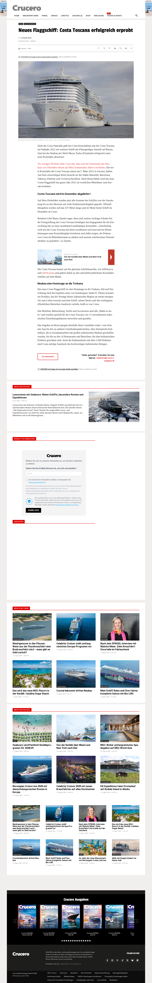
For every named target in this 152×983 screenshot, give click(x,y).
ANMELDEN (33, 510)
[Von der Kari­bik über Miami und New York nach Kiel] (75, 728)
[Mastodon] (137, 960)
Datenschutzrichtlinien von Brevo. (67, 505)
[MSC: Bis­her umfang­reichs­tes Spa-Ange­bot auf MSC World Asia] (119, 728)
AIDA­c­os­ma (48, 272)
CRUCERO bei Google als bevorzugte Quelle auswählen (39, 57)
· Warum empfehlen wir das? (67, 57)
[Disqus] (54, 561)
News (20, 24)
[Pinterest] (109, 48)
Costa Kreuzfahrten (29, 24)
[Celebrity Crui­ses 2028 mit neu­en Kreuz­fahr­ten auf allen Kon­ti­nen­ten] (75, 769)
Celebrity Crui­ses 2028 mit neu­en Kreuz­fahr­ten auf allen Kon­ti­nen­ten (75, 788)
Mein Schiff (104, 639)
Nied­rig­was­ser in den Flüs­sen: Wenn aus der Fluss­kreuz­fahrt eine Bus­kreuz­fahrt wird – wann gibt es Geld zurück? (32, 648)
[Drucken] (126, 48)
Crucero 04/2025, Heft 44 (93, 934)
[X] (104, 48)
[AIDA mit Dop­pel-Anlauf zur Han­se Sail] (125, 847)
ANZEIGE (92, 421)
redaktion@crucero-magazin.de (70, 964)
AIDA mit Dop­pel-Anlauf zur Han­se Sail (124, 859)
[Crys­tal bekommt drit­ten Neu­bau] (75, 674)
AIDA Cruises (60, 741)
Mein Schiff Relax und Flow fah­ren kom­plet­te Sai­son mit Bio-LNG (119, 692)
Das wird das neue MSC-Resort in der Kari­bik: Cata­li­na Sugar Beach (31, 692)
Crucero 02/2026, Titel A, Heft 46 (27, 934)
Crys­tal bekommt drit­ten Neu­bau (74, 690)
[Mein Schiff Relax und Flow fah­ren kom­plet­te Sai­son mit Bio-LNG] (119, 674)
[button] (136, 16)
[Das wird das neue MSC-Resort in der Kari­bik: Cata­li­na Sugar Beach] (32, 674)
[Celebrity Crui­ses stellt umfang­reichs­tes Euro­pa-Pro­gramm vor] (75, 627)
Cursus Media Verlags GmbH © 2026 (25, 973)
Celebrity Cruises (62, 639)
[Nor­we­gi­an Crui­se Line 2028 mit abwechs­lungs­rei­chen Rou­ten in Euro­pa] (32, 769)
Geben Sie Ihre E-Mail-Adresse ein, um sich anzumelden (51, 468)
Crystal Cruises (61, 686)
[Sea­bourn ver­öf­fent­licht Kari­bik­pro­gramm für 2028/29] (32, 728)
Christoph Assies (26, 38)
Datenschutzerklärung (37, 482)
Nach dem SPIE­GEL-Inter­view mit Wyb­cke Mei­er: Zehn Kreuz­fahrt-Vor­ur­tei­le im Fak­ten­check (118, 646)
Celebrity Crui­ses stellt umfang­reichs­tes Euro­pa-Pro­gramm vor (74, 645)
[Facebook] (98, 48)
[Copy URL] (131, 48)
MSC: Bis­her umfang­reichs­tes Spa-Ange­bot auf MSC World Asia (119, 746)
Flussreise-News (18, 639)
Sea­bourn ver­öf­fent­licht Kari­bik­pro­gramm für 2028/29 (32, 746)
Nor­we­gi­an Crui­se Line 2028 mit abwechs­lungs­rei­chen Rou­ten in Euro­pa (30, 789)
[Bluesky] (132, 960)
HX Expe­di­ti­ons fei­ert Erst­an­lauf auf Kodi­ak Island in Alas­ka (118, 788)
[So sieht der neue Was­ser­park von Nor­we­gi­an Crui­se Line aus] (92, 847)
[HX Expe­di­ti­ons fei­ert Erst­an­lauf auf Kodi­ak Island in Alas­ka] (119, 769)
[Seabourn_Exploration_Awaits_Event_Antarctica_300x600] (148, 16)
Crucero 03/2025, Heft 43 (114, 934)
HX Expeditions (105, 782)
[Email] (120, 48)
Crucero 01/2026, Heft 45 (71, 934)
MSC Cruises (16, 686)
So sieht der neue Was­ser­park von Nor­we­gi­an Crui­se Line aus (92, 859)
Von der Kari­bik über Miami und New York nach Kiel (73, 746)
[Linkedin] (115, 48)
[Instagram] (112, 960)
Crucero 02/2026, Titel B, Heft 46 (49, 934)
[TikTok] (122, 960)
